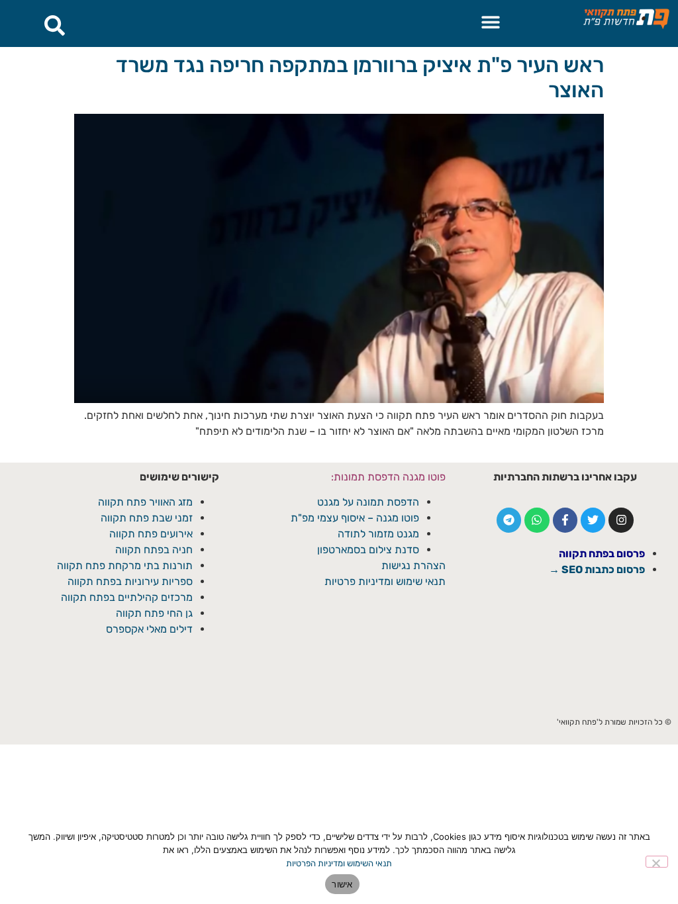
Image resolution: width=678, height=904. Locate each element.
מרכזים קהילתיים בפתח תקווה (127, 597)
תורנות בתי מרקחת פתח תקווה (125, 565)
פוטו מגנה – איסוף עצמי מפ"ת (355, 518)
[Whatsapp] (536, 520)
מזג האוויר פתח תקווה (145, 502)
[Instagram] (620, 520)
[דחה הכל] (657, 862)
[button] (490, 21)
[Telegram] (509, 520)
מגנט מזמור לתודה (377, 533)
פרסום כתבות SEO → (597, 569)
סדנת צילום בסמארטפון (368, 549)
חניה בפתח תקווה (154, 549)
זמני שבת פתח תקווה (147, 518)
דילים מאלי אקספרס (149, 629)
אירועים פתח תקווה (151, 533)
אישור (342, 884)
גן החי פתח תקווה (154, 613)
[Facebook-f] (565, 520)
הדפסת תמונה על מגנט (368, 502)
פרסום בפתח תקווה (602, 553)
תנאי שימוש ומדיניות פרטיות (385, 581)
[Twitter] (593, 520)
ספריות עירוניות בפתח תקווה (130, 581)
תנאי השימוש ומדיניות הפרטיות (339, 863)
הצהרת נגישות (413, 565)
